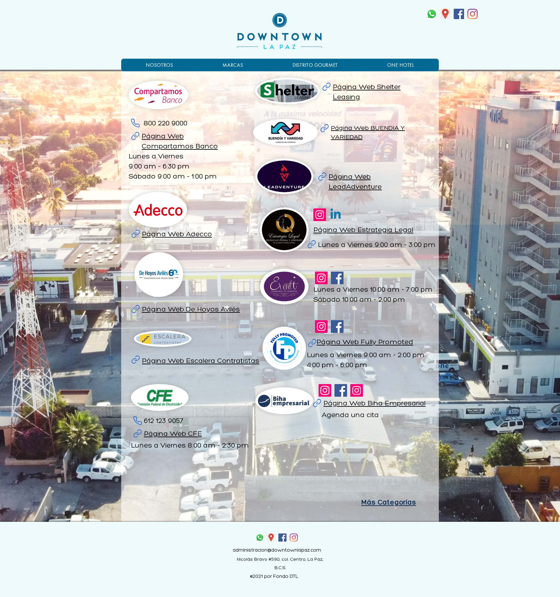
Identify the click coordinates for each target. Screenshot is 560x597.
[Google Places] (445, 14)
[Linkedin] (335, 214)
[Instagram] (472, 14)
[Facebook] (459, 14)
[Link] (326, 86)
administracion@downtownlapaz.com (277, 550)
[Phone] (135, 122)
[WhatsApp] (431, 14)
